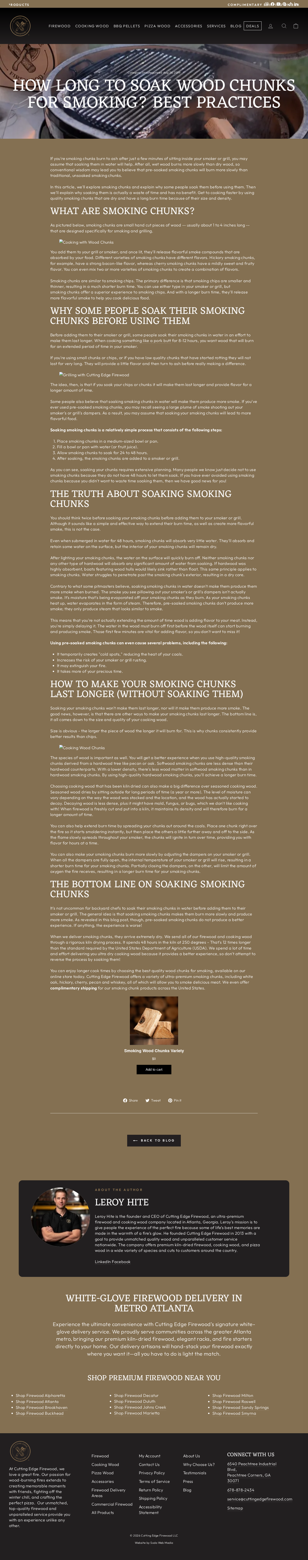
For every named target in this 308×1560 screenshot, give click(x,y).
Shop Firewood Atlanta (37, 1401)
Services (216, 26)
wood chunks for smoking (188, 970)
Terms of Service (154, 1481)
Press (188, 1481)
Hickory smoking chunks (231, 257)
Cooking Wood (92, 26)
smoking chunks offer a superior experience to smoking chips (107, 292)
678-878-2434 (240, 1490)
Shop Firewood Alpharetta (40, 1395)
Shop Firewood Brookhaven (42, 1407)
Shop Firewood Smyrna (234, 1413)
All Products (103, 1512)
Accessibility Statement (150, 1509)
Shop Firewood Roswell (233, 1401)
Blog (235, 26)
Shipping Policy (153, 1498)
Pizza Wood (157, 26)
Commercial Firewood (112, 1504)
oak (151, 763)
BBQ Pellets (127, 26)
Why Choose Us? (199, 1464)
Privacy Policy (152, 1472)
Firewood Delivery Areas (109, 1492)
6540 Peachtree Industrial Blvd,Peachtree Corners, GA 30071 (251, 1472)
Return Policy (151, 1490)
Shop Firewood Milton (232, 1395)
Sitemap (235, 1508)
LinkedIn (103, 1261)
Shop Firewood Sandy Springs (240, 1407)
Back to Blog (157, 1140)
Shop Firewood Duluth (134, 1401)
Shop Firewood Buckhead (40, 1413)
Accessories (188, 26)
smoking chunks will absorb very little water (176, 540)
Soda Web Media (161, 1542)
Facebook (121, 1261)
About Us (191, 1455)
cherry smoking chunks (175, 263)
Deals (252, 26)
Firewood (60, 26)
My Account (150, 1455)
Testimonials (194, 1472)
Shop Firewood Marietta (137, 1413)
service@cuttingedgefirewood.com (259, 1499)
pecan (135, 763)
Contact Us (149, 1464)
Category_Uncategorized (145, 72)
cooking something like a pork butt (139, 340)
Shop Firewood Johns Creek (140, 1407)
